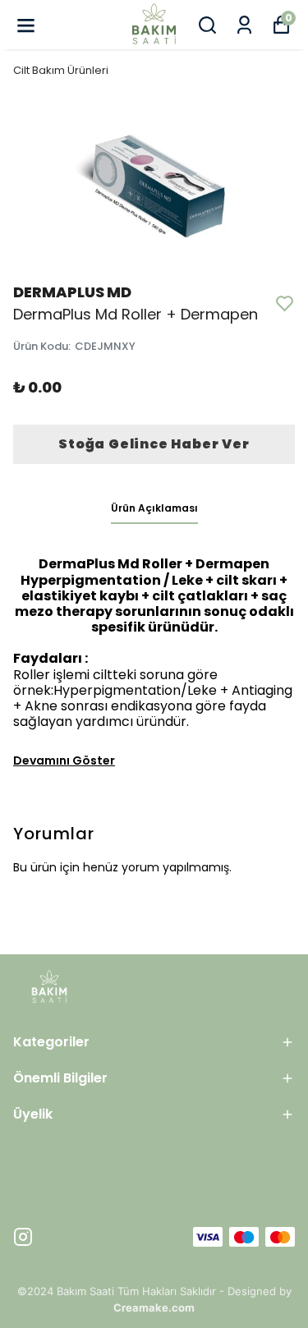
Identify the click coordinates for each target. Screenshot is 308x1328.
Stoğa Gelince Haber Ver (153, 443)
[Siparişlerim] (244, 25)
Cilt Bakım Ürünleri (60, 70)
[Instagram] (23, 1237)
